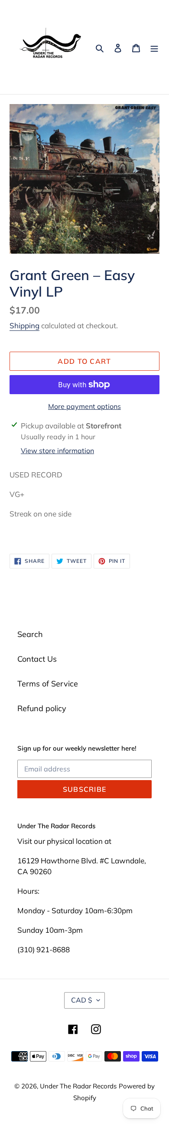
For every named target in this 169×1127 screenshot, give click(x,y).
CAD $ (81, 1000)
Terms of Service (47, 684)
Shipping (24, 325)
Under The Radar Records (78, 1086)
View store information (57, 450)
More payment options (84, 406)
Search (30, 634)
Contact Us (37, 659)
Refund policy (41, 708)
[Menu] (154, 47)
